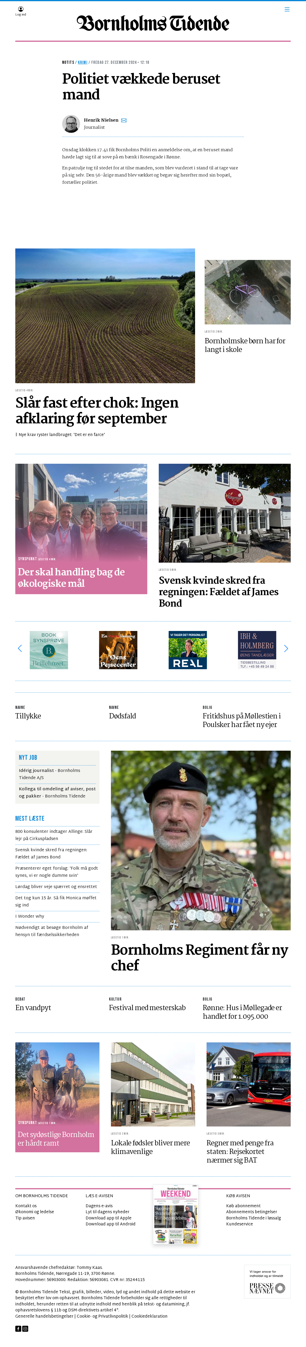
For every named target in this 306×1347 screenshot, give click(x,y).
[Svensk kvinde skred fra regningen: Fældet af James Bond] (225, 513)
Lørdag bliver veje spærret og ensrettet (56, 887)
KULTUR (115, 999)
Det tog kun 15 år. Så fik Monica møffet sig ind (56, 901)
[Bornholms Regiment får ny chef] (201, 840)
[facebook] (18, 1328)
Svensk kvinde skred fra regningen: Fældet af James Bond (51, 853)
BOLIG (208, 707)
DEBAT (20, 999)
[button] (287, 9)
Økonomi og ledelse (34, 1212)
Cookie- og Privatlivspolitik (102, 1316)
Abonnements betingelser (251, 1212)
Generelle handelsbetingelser (44, 1316)
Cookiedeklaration (149, 1316)
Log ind (20, 15)
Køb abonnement (243, 1206)
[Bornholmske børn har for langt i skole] (248, 292)
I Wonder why (29, 917)
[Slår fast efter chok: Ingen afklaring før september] (105, 316)
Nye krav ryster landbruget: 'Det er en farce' (62, 435)
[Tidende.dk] (153, 23)
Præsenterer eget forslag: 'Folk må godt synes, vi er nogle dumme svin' (56, 872)
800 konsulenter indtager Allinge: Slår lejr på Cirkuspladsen (54, 835)
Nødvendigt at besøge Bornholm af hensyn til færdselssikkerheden (51, 931)
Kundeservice (239, 1224)
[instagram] (25, 1328)
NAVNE (20, 707)
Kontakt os (26, 1206)
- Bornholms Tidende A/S (49, 774)
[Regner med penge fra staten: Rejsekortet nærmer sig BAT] (249, 1084)
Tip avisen (25, 1218)
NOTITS (68, 62)
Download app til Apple (108, 1218)
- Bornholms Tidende (57, 792)
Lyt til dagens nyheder (107, 1212)
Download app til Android (111, 1224)
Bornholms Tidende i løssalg (253, 1218)
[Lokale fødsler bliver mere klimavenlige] (153, 1084)
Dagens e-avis (99, 1206)
